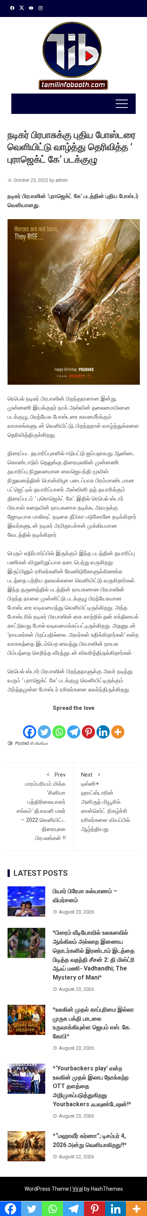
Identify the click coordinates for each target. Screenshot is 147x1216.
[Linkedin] (103, 726)
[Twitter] (44, 726)
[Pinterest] (88, 726)
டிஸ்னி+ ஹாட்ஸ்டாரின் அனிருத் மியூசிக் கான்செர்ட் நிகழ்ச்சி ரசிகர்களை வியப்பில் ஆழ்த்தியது (105, 801)
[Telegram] (73, 726)
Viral (77, 1189)
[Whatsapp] (59, 726)
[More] (117, 726)
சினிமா (41, 743)
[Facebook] (29, 726)
